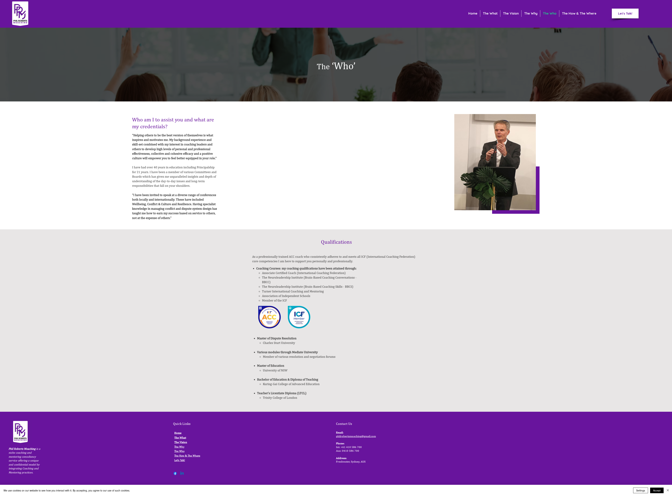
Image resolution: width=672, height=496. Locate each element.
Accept (657, 490)
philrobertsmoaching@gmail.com (356, 436)
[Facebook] (175, 473)
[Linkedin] (182, 473)
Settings (640, 490)
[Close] (668, 490)
